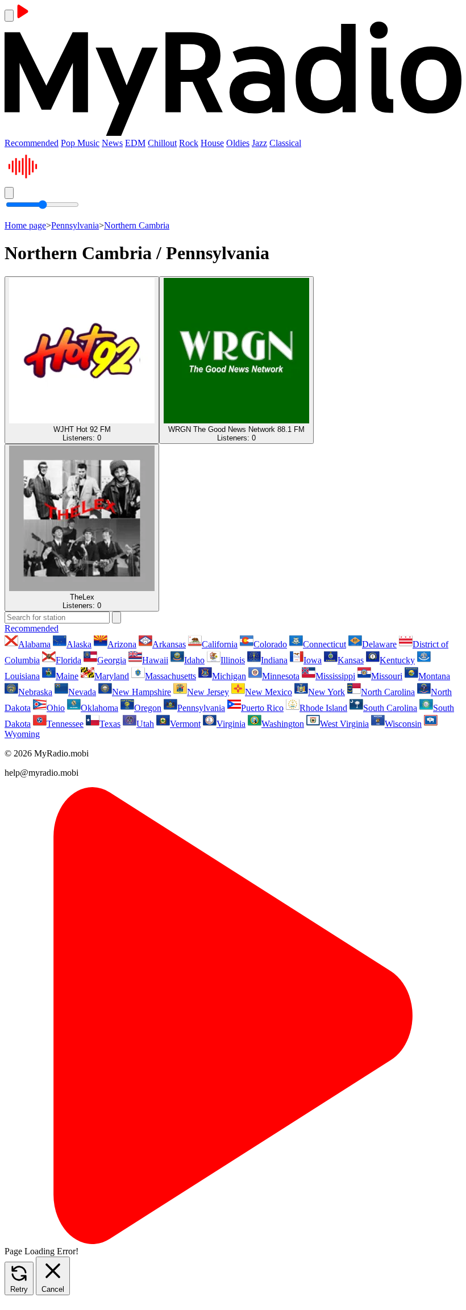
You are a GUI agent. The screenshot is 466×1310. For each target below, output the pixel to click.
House (212, 143)
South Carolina (390, 708)
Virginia (231, 724)
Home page (25, 225)
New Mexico (268, 692)
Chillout (162, 143)
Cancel (52, 1289)
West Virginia (344, 724)
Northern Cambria (136, 225)
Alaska (78, 644)
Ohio (56, 708)
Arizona (121, 644)
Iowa (312, 660)
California (220, 644)
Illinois (232, 660)
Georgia (111, 660)
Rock (188, 143)
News (112, 143)
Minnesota (280, 676)
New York (326, 692)
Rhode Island (323, 708)
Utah (145, 724)
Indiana (274, 660)
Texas (109, 724)
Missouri (386, 676)
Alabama (34, 644)
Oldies (237, 143)
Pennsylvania (75, 225)
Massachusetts (170, 676)
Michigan (229, 676)
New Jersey (208, 692)
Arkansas (169, 644)
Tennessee (65, 724)
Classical (285, 143)
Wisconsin (403, 724)
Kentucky (397, 660)
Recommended (32, 143)
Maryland (111, 676)
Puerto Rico (262, 708)
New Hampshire (141, 692)
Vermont (185, 724)
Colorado (270, 644)
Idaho (194, 660)
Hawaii (155, 660)
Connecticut (324, 644)
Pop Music (80, 143)
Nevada (82, 692)
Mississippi (335, 676)
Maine (67, 676)
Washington (282, 724)
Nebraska (35, 692)
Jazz (259, 143)
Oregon (147, 708)
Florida (68, 660)
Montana (434, 676)
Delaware (379, 644)
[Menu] (9, 16)
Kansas (351, 660)
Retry (19, 1289)
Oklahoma (99, 708)
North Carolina (388, 692)
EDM (135, 143)
